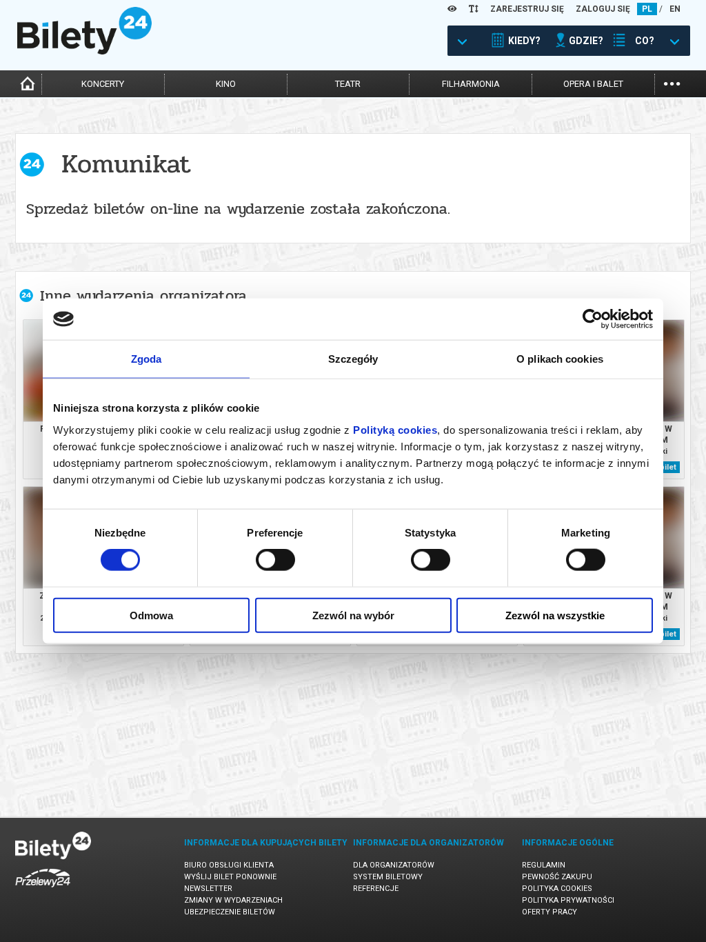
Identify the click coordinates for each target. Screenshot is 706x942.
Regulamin (543, 865)
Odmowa (151, 615)
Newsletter (208, 888)
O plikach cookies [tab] (559, 359)
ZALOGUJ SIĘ (603, 9)
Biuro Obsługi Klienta (229, 865)
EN (674, 9)
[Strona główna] (84, 51)
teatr (348, 84)
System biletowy (388, 876)
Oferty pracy (549, 912)
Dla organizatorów (393, 865)
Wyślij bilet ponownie (230, 876)
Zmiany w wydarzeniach (233, 900)
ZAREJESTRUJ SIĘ (527, 9)
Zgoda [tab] (146, 359)
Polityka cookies (557, 888)
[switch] (275, 560)
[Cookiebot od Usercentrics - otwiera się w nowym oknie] (592, 319)
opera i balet (593, 84)
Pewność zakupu (557, 876)
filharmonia (471, 84)
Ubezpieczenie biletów (229, 912)
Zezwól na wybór (353, 615)
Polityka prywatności (568, 900)
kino (226, 84)
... (672, 82)
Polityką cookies (395, 429)
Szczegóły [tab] (353, 359)
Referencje (376, 888)
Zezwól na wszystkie (555, 615)
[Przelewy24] (42, 889)
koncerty (102, 84)
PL (647, 9)
